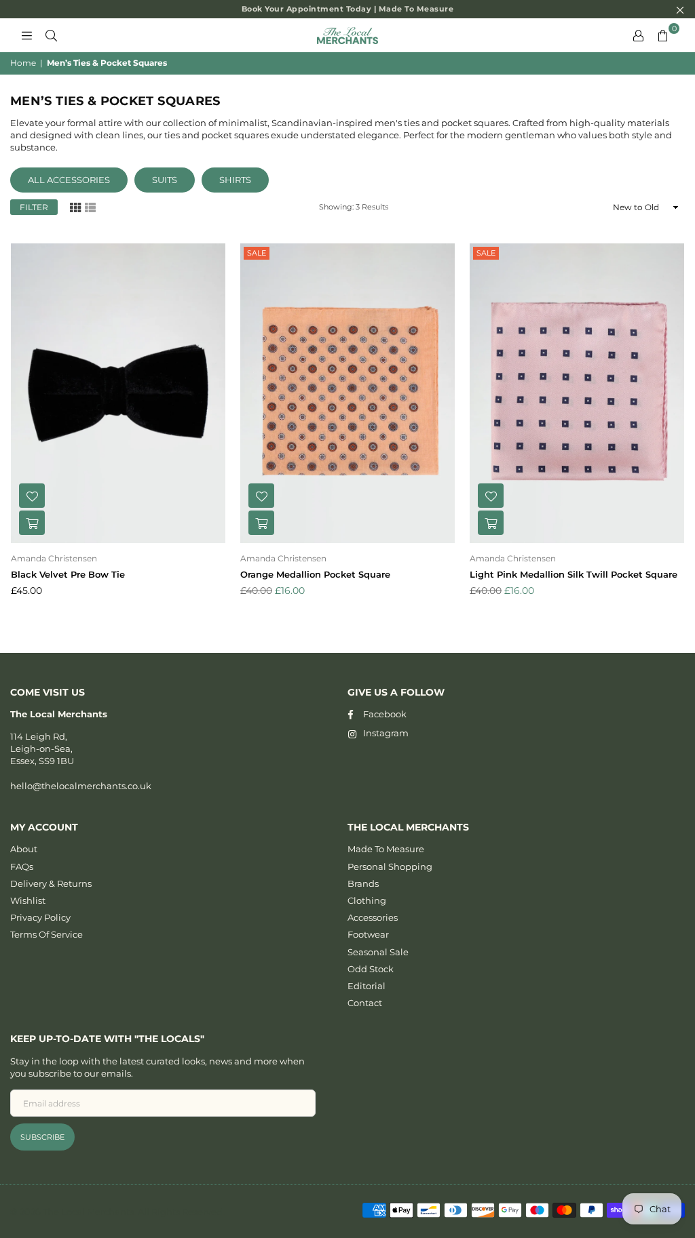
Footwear (368, 934)
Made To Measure (386, 848)
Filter (34, 207)
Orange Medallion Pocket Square (315, 574)
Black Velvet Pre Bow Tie (68, 574)
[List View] (90, 207)
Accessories (373, 917)
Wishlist (27, 900)
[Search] (51, 35)
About (23, 848)
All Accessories (69, 179)
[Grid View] (75, 207)
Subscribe (42, 1137)
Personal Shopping (390, 866)
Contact (365, 1002)
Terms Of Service (46, 934)
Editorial (367, 985)
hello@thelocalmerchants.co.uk (80, 785)
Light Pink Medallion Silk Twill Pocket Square (573, 574)
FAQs (21, 866)
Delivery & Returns (51, 883)
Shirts (235, 179)
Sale (256, 253)
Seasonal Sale (378, 951)
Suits (164, 179)
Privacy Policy (40, 917)
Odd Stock (371, 968)
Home (23, 63)
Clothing (367, 900)
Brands (363, 883)
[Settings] (638, 35)
